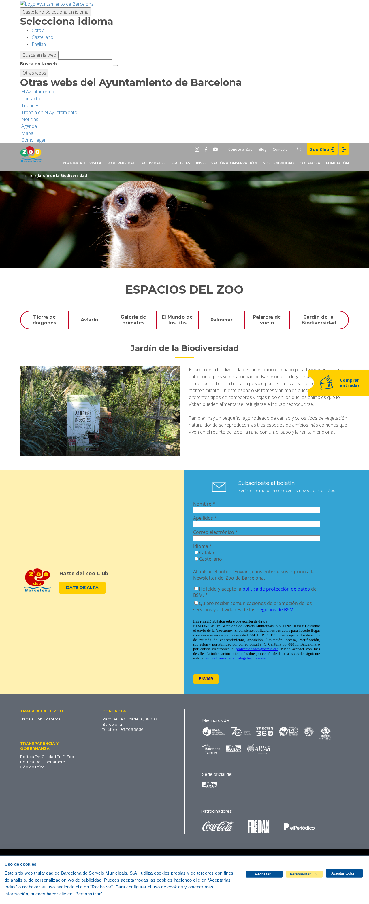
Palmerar (221, 320)
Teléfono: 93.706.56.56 (122, 729)
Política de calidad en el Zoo (47, 756)
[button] (52, 711)
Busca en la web (38, 63)
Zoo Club (320, 149)
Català (38, 30)
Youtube (216, 149)
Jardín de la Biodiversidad (319, 319)
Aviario (89, 320)
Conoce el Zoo (240, 149)
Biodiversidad (121, 163)
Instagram (198, 149)
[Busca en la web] (115, 65)
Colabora (310, 163)
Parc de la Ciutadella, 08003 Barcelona (129, 722)
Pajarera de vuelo (267, 319)
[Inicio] (31, 157)
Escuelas (181, 163)
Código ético (32, 767)
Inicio (29, 175)
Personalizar (300, 874)
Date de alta (82, 587)
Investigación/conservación (226, 163)
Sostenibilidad (278, 163)
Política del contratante (42, 761)
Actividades (153, 163)
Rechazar (263, 874)
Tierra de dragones (44, 319)
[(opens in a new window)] (57, 3)
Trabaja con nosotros (40, 719)
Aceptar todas (343, 873)
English (39, 44)
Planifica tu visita (82, 163)
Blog (262, 149)
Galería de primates (133, 319)
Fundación (337, 163)
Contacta (280, 149)
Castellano (55, 12)
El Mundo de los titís (177, 319)
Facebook (207, 149)
